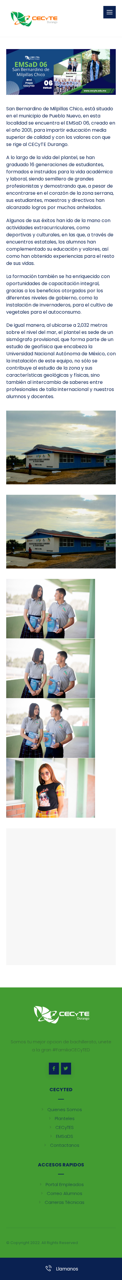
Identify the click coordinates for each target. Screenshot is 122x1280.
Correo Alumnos (64, 1193)
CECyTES (64, 1127)
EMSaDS (64, 1136)
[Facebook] (54, 1069)
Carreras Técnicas (64, 1202)
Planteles (65, 1118)
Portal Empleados (65, 1184)
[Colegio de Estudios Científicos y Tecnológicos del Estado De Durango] (33, 18)
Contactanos (64, 1145)
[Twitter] (66, 1069)
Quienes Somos (64, 1109)
